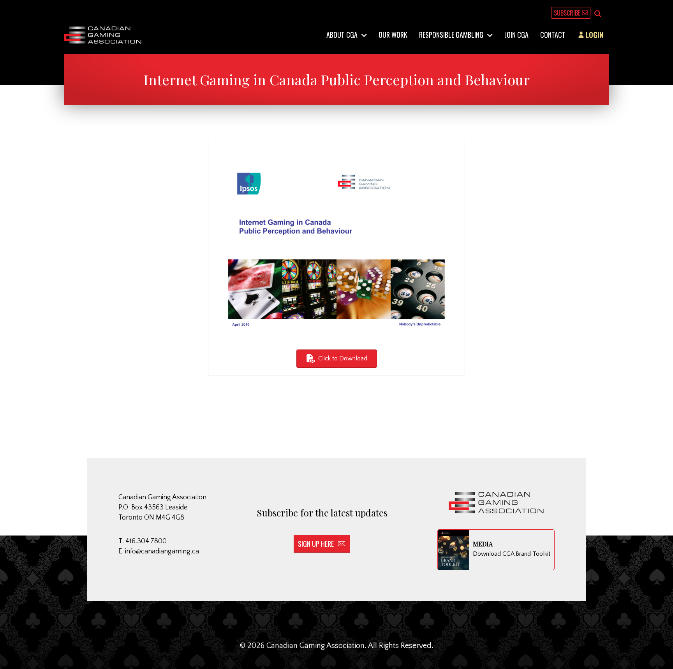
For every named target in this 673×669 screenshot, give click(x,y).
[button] (597, 14)
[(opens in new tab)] (336, 246)
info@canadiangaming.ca (162, 551)
